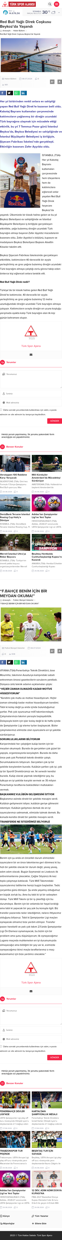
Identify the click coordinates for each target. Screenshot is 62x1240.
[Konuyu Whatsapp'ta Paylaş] (17, 93)
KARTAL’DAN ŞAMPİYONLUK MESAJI (44, 1113)
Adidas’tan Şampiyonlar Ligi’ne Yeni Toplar (44, 516)
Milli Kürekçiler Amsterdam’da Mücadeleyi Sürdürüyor (46, 477)
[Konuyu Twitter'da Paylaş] (10, 93)
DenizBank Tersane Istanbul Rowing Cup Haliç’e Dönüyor (15, 517)
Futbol (16, 600)
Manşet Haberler (26, 600)
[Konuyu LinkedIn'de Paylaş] (24, 93)
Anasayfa (7, 31)
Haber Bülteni (19, 31)
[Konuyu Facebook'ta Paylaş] (3, 93)
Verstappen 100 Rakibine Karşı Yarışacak (13, 476)
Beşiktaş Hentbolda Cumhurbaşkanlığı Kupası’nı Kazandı (47, 556)
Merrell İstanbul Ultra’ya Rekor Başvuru (13, 555)
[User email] (31, 354)
